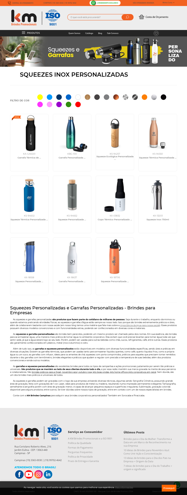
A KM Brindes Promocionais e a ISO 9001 (90, 438)
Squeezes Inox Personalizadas (74, 74)
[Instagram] (38, 474)
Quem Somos (74, 33)
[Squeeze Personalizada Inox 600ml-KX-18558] (29, 257)
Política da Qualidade (79, 443)
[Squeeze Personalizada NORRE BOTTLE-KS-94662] (72, 195)
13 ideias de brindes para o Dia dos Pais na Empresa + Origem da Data (147, 459)
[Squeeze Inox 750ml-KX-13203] (158, 195)
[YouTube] (29, 474)
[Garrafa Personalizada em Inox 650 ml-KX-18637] (72, 257)
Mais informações (124, 487)
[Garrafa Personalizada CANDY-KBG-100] (72, 133)
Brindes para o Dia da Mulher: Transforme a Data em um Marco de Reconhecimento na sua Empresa (148, 442)
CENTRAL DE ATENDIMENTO (22, 3)
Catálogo (89, 33)
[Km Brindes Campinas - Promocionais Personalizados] (38, 17)
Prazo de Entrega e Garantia (83, 461)
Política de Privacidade (80, 456)
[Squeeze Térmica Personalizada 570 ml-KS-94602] (29, 195)
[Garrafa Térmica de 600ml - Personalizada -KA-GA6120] (29, 133)
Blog (100, 33)
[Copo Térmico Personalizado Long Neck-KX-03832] (115, 195)
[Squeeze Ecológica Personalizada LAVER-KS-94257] (115, 133)
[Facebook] (19, 474)
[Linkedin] (48, 474)
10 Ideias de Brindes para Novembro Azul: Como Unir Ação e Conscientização (146, 452)
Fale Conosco (112, 33)
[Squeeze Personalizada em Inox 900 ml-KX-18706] (115, 257)
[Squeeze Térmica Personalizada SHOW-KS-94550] (158, 133)
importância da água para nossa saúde (140, 325)
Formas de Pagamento (80, 447)
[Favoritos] (156, 33)
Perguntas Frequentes (80, 452)
